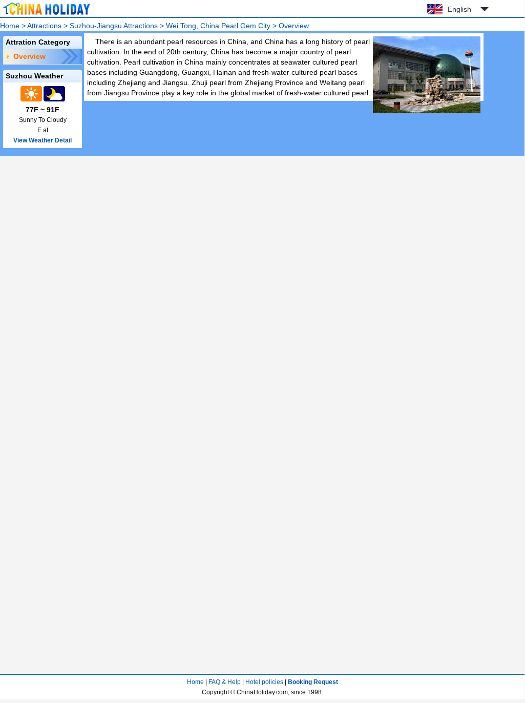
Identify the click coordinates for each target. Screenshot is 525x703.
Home (9, 26)
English (459, 9)
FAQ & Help (224, 682)
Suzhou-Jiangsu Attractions (114, 26)
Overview (29, 56)
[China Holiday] (46, 14)
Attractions (44, 26)
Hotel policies (264, 682)
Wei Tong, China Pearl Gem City (218, 26)
